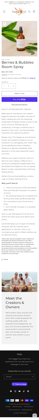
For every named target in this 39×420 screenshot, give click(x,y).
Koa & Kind (18, 404)
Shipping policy (27, 409)
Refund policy (17, 406)
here (15, 359)
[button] (4, 11)
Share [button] (6, 259)
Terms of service (14, 409)
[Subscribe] (32, 376)
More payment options (20, 104)
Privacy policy (28, 406)
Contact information (20, 413)
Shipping (4, 74)
